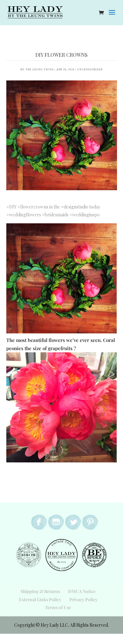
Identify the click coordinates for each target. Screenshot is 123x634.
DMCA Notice (82, 591)
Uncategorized (90, 69)
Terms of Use (58, 607)
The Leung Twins (40, 69)
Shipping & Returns (40, 591)
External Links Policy (40, 599)
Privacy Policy (83, 599)
